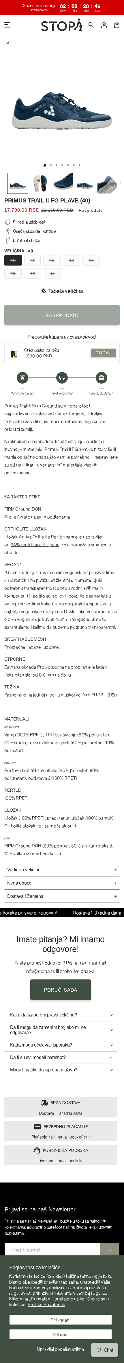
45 (16, 274)
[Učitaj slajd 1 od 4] (62, 165)
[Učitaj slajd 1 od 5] (68, 165)
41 (35, 261)
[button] (91, 25)
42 (55, 261)
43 (74, 261)
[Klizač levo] (3, 183)
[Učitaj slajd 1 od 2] (51, 165)
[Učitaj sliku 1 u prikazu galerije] (17, 183)
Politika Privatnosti (46, 1304)
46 (35, 274)
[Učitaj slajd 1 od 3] (56, 165)
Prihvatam (61, 1319)
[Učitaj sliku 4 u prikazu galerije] (85, 183)
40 (16, 261)
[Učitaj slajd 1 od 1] (45, 165)
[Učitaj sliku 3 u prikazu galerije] (62, 183)
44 (94, 261)
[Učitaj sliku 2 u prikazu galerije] (40, 183)
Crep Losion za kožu (41, 349)
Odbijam (60, 1334)
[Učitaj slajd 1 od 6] (74, 165)
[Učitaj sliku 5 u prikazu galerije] (107, 183)
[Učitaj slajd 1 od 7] (79, 165)
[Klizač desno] (120, 183)
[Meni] (7, 25)
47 (55, 274)
